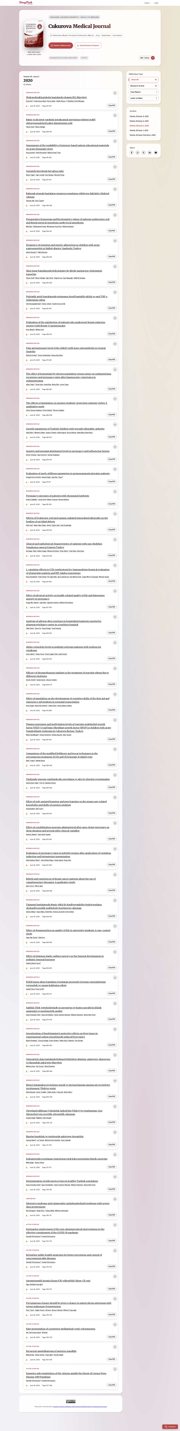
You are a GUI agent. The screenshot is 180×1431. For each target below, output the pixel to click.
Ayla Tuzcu (30, 886)
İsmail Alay (47, 384)
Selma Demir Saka (32, 783)
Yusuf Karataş (56, 628)
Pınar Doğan (30, 705)
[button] (144, 79)
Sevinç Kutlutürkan (44, 355)
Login (156, 3)
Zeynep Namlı (30, 1140)
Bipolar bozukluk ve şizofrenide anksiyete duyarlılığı (55, 1136)
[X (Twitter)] (144, 152)
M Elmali (44, 1332)
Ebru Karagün (30, 1210)
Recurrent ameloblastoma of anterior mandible (51, 1351)
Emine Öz (38, 628)
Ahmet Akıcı (68, 1092)
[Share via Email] (156, 152)
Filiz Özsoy (39, 1066)
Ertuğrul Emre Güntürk (33, 477)
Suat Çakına (30, 654)
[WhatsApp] (137, 152)
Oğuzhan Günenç (53, 602)
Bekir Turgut (30, 760)
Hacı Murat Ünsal (75, 577)
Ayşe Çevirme (42, 455)
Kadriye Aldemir (31, 834)
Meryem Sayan (104, 577)
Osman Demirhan (45, 735)
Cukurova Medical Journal (79, 26)
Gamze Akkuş (30, 912)
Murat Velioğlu (40, 127)
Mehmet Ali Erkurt (53, 551)
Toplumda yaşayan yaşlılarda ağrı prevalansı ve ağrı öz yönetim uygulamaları (68, 779)
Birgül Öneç (40, 1210)
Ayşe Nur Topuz (57, 477)
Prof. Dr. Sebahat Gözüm (48, 783)
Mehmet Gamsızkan (61, 1210)
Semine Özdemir (51, 432)
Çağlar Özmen (39, 1310)
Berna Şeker (51, 101)
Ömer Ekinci (64, 551)
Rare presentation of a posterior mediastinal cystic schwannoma (60, 1329)
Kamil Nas (48, 912)
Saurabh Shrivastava (33, 1236)
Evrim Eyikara (47, 410)
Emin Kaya (80, 551)
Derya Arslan (30, 152)
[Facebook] (131, 152)
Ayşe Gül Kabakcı (47, 1015)
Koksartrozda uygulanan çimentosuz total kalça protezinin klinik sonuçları (67, 1159)
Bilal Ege (29, 226)
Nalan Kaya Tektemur (67, 1040)
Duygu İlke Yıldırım (32, 602)
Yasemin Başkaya (53, 455)
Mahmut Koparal (68, 226)
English (146, 3)
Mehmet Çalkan (39, 432)
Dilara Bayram (30, 1092)
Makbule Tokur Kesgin (43, 1118)
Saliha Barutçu (42, 252)
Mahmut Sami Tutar (54, 152)
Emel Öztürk (42, 577)
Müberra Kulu (30, 1066)
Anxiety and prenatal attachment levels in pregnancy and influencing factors (67, 451)
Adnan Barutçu (31, 252)
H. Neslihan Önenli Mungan (75, 101)
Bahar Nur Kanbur (41, 705)
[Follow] (153, 58)
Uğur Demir (49, 278)
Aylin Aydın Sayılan (44, 834)
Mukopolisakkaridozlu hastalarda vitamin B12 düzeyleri (56, 97)
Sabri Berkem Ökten (32, 860)
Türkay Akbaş (49, 1210)
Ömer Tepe (29, 1310)
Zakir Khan (29, 628)
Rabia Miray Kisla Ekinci (85, 432)
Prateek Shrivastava (48, 1236)
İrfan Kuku (72, 551)
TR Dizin (84, 57)
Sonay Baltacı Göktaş (64, 705)
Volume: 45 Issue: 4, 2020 (139, 116)
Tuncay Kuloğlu (43, 1040)
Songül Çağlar (30, 1118)
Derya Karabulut (31, 577)
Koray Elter (67, 860)
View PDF (111, 105)
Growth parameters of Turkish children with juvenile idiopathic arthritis (65, 429)
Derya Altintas (71, 432)
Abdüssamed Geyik (39, 226)
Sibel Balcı (29, 432)
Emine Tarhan (46, 304)
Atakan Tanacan (52, 499)
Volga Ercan (58, 278)
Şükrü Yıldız (30, 384)
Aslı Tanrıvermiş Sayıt (33, 1332)
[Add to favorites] (115, 93)
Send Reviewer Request (89, 45)
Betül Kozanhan (41, 152)
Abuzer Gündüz (51, 680)
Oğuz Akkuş (41, 912)
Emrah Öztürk (30, 680)
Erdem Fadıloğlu (31, 499)
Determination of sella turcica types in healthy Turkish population (62, 1181)
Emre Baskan (49, 175)
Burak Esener (41, 680)
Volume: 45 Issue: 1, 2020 (139, 130)
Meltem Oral (40, 329)
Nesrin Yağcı (30, 175)
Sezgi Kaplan (30, 809)
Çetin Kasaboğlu (65, 525)
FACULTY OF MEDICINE (90, 17)
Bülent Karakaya (31, 1040)
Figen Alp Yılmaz (31, 937)
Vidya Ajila (48, 1355)
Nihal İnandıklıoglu (32, 735)
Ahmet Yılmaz (39, 1162)
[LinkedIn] (150, 152)
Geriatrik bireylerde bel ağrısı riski (45, 171)
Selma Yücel (40, 654)
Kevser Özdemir (31, 455)
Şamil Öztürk (62, 654)
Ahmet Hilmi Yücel (89, 1015)
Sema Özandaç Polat (33, 1015)
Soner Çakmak (66, 1140)
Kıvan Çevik (39, 989)
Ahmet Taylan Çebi (53, 525)
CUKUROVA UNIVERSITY (69, 17)
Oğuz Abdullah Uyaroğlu (34, 1284)
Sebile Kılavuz (61, 101)
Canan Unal (42, 499)
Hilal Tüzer (39, 809)
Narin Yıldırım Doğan (39, 551)
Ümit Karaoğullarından (33, 304)
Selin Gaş (29, 525)
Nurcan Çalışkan (58, 410)
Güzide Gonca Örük (58, 304)
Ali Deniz (48, 1310)
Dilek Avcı (42, 937)
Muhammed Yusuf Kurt (54, 226)
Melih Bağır (29, 1162)
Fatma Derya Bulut (40, 101)
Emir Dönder (79, 1040)
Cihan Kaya (39, 384)
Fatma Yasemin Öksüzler (62, 1185)
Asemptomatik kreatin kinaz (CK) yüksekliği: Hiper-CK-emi (58, 1280)
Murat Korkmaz (50, 1066)
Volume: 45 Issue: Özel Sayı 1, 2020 (143, 135)
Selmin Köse (52, 705)
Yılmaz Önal (30, 127)
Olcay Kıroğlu (46, 628)
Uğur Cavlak (40, 175)
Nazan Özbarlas (57, 1310)
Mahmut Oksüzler (77, 1185)
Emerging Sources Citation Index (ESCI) (63, 57)
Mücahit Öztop (59, 175)
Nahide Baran (40, 760)
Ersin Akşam (30, 329)
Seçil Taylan (39, 201)
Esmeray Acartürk (59, 912)
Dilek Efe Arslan (31, 355)
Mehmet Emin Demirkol (52, 1140)
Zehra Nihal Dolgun (47, 860)
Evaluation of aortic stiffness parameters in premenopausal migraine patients (68, 473)
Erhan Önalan (53, 1040)
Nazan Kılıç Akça (57, 355)
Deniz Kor (29, 101)
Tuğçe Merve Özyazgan (90, 577)
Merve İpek (39, 886)
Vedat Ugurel (58, 860)
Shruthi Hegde (58, 1355)
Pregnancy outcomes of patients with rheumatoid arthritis (57, 496)
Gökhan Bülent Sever (33, 963)
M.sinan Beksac (64, 499)
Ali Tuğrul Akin (52, 577)
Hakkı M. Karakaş (79, 278)
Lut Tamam (40, 1140)
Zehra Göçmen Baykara (34, 410)
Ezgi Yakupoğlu (68, 278)
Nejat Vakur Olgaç (40, 525)
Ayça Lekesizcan (63, 577)
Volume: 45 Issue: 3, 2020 (139, 121)
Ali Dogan (29, 551)
